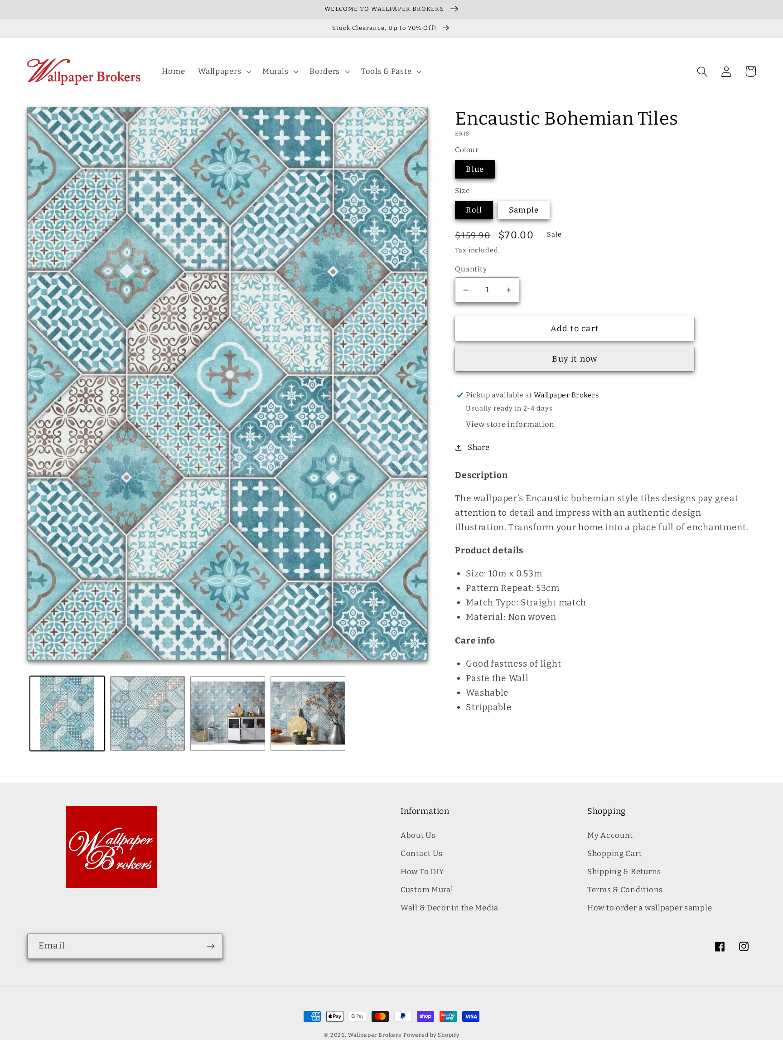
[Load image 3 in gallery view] (227, 713)
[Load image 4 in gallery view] (308, 713)
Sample (524, 209)
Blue (475, 169)
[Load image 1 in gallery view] (67, 713)
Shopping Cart (614, 853)
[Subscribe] (210, 946)
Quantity (471, 269)
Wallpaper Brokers (374, 1035)
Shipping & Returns (624, 871)
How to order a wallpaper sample (649, 907)
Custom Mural (427, 889)
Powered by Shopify (431, 1035)
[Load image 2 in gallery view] (147, 713)
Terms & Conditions (625, 889)
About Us (418, 835)
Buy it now (574, 359)
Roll (474, 209)
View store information (510, 424)
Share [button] (478, 447)
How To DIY (423, 871)
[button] (224, 71)
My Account (610, 835)
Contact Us (422, 853)
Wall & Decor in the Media (449, 907)
